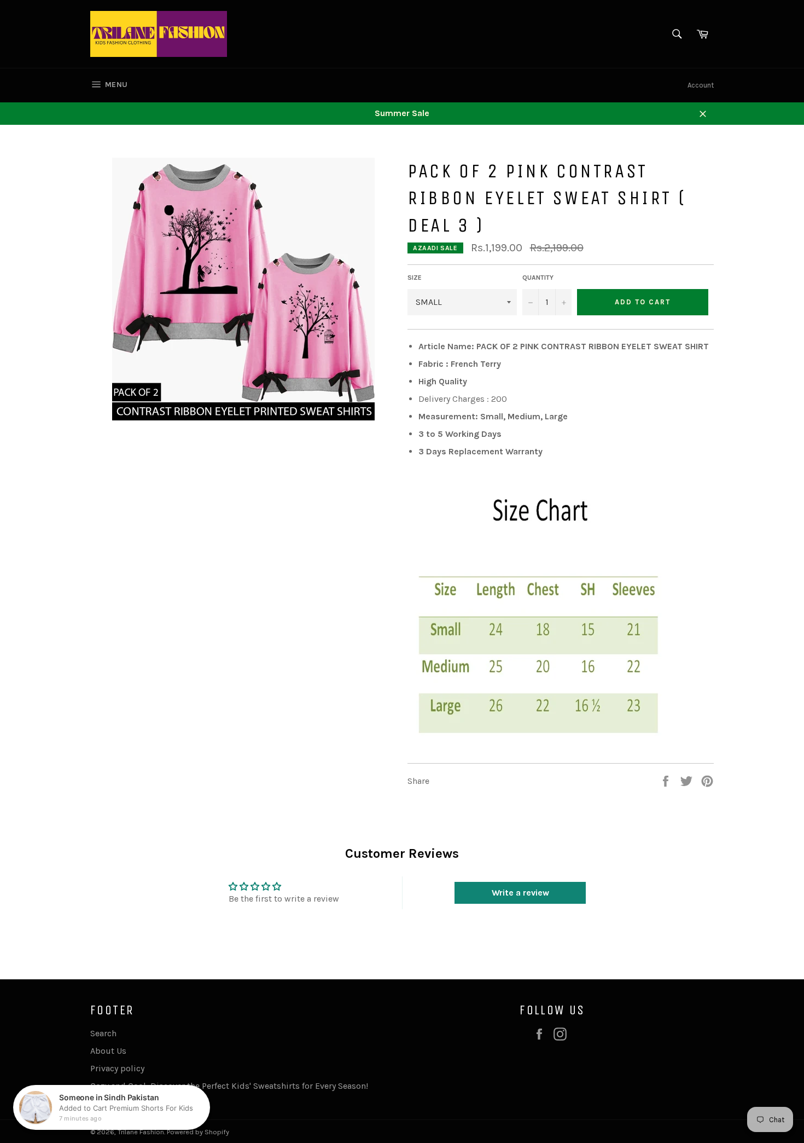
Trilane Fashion (141, 1132)
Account (701, 85)
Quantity (538, 277)
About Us (108, 1051)
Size (414, 277)
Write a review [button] (520, 892)
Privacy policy (117, 1068)
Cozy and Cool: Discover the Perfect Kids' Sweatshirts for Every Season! (229, 1086)
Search (103, 1033)
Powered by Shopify (198, 1132)
